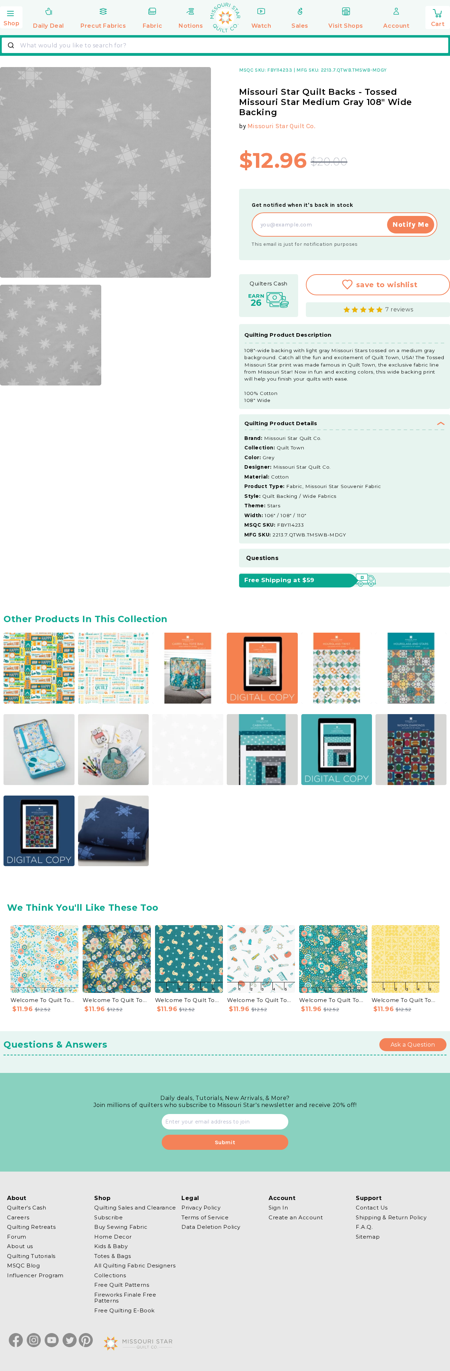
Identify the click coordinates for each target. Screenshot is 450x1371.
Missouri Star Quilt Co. (282, 126)
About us (20, 1246)
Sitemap (368, 1236)
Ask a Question (413, 1044)
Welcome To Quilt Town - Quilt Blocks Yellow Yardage (405, 1000)
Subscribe (108, 1217)
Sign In (278, 1208)
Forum (16, 1236)
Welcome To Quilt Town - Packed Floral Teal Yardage (333, 1000)
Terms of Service (205, 1217)
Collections (110, 1275)
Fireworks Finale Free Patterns (125, 1297)
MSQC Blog (23, 1265)
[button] (11, 16)
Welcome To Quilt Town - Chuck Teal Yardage (189, 1000)
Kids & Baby (111, 1246)
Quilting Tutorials (31, 1256)
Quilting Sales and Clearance (135, 1208)
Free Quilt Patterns (121, 1284)
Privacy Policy (200, 1208)
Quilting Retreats (31, 1227)
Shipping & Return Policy (391, 1217)
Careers (18, 1217)
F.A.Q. (364, 1227)
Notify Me (410, 224)
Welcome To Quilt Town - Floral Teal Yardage (116, 1000)
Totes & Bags (112, 1256)
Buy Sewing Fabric (120, 1227)
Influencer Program (35, 1275)
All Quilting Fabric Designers (134, 1265)
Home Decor (113, 1236)
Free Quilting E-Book (124, 1310)
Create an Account (296, 1217)
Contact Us (372, 1208)
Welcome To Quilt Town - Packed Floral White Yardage (44, 1000)
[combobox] (225, 45)
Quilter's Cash (26, 1208)
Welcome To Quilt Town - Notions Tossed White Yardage (261, 1000)
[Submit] (12, 45)
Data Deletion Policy (210, 1227)
